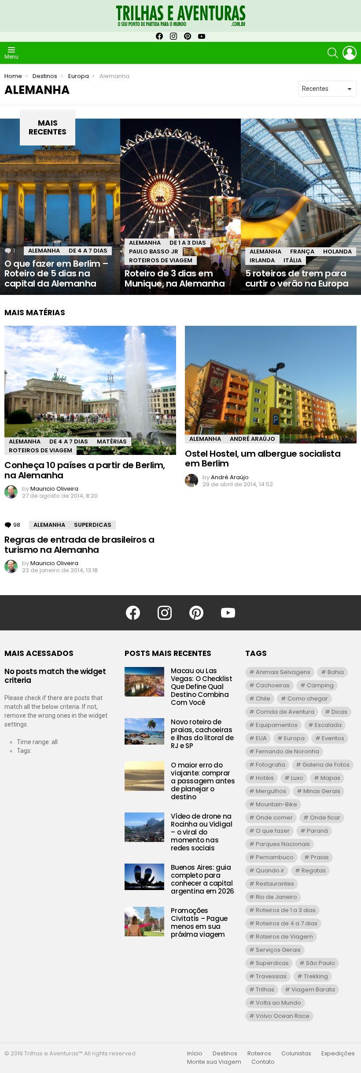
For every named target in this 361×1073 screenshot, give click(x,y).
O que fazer (273, 831)
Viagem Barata (313, 989)
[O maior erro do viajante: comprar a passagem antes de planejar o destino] (144, 776)
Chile (263, 698)
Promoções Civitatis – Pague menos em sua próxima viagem (199, 922)
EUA (261, 738)
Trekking (316, 976)
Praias (320, 857)
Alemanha (44, 250)
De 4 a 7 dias (88, 250)
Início (195, 1053)
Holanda (337, 251)
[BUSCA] (333, 53)
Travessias (271, 976)
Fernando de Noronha (287, 751)
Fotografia (270, 764)
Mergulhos (271, 791)
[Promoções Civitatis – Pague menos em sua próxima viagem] (144, 921)
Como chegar (307, 698)
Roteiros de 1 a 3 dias (286, 910)
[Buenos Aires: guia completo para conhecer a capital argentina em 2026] (144, 877)
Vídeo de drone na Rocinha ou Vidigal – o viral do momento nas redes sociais (201, 832)
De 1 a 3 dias (187, 242)
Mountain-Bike (276, 804)
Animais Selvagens (283, 672)
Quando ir (270, 870)
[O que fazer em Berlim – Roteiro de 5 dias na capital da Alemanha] (60, 207)
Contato (263, 1062)
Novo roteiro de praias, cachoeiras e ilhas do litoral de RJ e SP (202, 733)
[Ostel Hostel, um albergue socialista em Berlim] (271, 384)
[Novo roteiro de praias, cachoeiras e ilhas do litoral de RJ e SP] (144, 731)
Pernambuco (275, 857)
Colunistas (296, 1053)
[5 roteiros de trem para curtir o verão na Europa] (301, 207)
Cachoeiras (273, 685)
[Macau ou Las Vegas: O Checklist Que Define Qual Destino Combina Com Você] (144, 682)
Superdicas (92, 525)
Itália (293, 260)
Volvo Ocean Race (282, 1016)
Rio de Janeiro (276, 897)
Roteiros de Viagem (160, 260)
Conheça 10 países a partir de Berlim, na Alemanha (84, 470)
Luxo (297, 778)
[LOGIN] (350, 53)
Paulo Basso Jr (153, 251)
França (302, 251)
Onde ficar (325, 817)
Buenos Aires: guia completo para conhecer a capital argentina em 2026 (202, 879)
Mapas (330, 778)
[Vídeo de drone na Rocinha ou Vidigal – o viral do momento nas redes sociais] (144, 827)
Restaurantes (275, 883)
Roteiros (259, 1053)
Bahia (336, 672)
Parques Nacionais (283, 844)
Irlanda (262, 260)
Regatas (314, 870)
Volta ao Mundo (278, 1002)
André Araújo (252, 439)
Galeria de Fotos (326, 764)
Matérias (112, 441)
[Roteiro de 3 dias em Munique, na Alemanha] (180, 207)
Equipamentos (277, 725)
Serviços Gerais (278, 950)
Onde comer (274, 817)
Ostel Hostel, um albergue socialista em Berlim (262, 458)
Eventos (333, 738)
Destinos (225, 1053)
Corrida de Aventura (285, 712)
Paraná (317, 831)
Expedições (338, 1053)
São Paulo (320, 963)
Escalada (328, 725)
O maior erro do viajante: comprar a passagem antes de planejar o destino (203, 780)
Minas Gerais (321, 791)
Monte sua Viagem (214, 1062)
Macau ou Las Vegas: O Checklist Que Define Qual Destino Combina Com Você (201, 686)
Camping (320, 685)
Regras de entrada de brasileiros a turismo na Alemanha (79, 544)
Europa (294, 738)
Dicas (339, 712)
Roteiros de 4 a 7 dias (286, 923)
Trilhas (265, 989)
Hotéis (265, 778)
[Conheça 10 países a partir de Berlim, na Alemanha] (90, 390)
